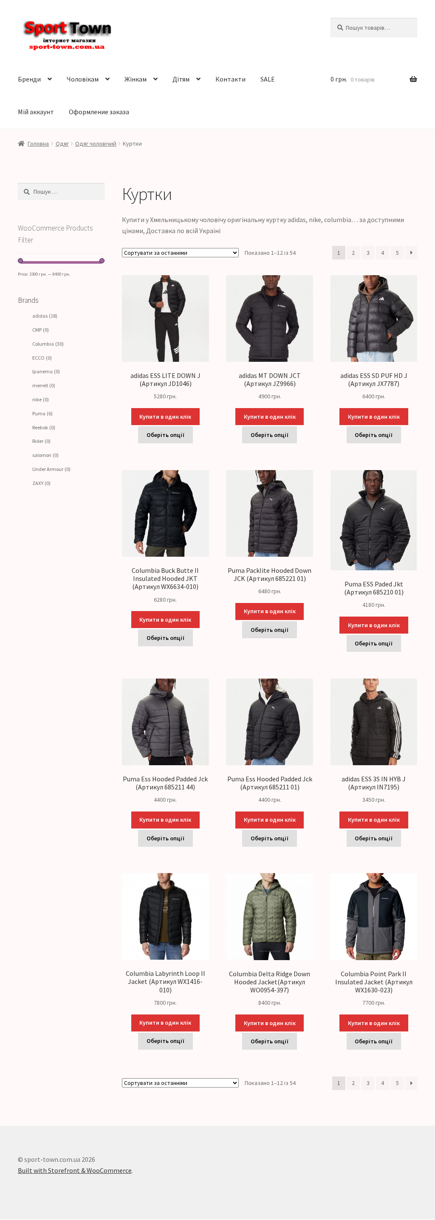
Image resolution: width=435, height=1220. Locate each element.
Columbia (48, 344)
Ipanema (46, 371)
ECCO (42, 358)
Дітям (180, 79)
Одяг (62, 143)
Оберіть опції (165, 435)
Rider (41, 441)
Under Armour (51, 469)
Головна (38, 143)
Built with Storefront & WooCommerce (75, 1170)
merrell (43, 385)
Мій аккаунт (36, 111)
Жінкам (135, 79)
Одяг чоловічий (95, 143)
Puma (42, 413)
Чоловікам (83, 79)
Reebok (43, 427)
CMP (40, 330)
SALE (267, 79)
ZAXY (41, 483)
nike (40, 399)
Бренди (29, 79)
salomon (45, 455)
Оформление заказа (99, 111)
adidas (44, 316)
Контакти (230, 79)
